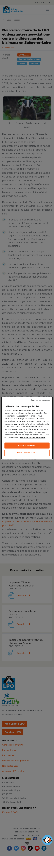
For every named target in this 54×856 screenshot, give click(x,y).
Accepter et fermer (27, 445)
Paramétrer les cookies (27, 453)
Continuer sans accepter (40, 400)
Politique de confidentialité (32, 437)
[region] (27, 428)
